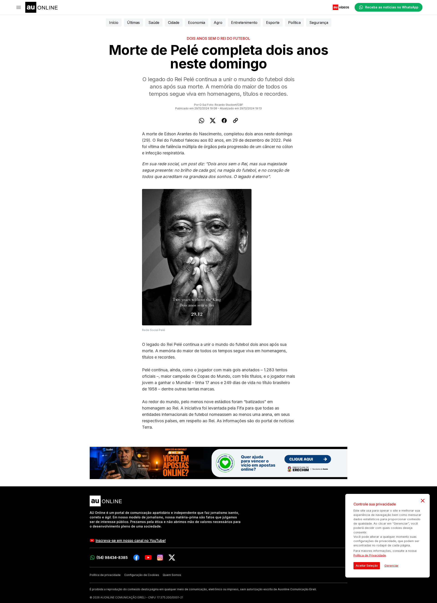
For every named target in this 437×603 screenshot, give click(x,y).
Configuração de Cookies (141, 575)
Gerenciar (391, 565)
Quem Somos (172, 575)
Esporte (272, 22)
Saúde (153, 22)
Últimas (133, 22)
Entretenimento (244, 22)
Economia (196, 22)
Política (294, 22)
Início (113, 22)
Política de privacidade (105, 575)
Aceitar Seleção (367, 565)
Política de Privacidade (369, 555)
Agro (218, 22)
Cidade (173, 22)
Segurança (318, 22)
